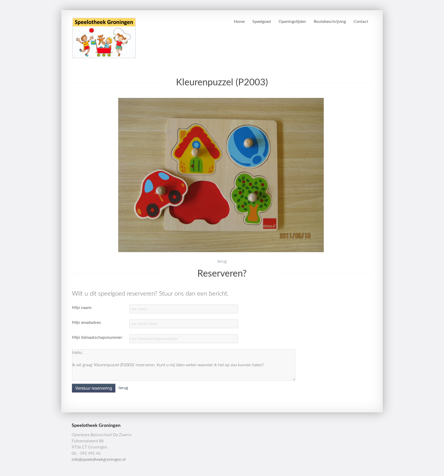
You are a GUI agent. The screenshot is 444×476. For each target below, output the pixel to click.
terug (222, 261)
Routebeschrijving (330, 22)
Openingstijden (292, 22)
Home (239, 22)
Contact (361, 22)
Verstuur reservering (93, 388)
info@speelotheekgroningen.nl (99, 459)
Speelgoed (261, 22)
